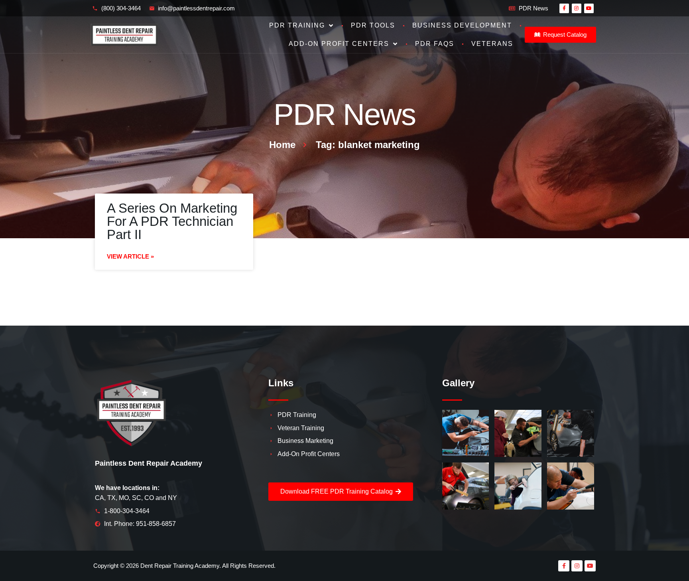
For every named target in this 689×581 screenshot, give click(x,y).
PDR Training (297, 25)
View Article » (130, 256)
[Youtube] (589, 8)
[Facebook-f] (564, 8)
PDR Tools (373, 25)
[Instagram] (576, 8)
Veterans (492, 43)
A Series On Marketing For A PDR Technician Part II (172, 221)
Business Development (462, 25)
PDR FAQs (434, 43)
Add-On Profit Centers (339, 43)
